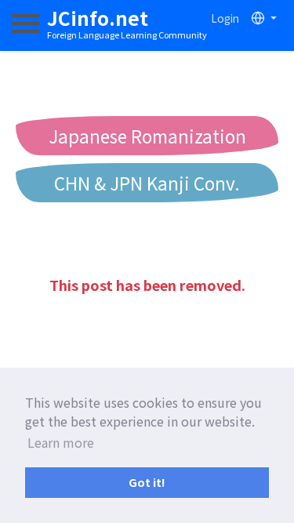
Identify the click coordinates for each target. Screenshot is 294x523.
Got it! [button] (147, 482)
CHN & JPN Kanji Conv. (147, 182)
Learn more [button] (60, 442)
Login (225, 18)
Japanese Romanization (147, 135)
